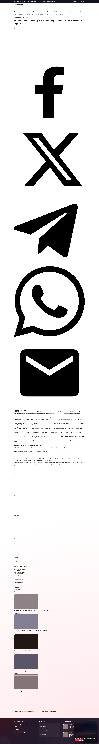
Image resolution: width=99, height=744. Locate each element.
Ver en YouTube (79, 740)
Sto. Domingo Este (22, 11)
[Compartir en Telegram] (49, 265)
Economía (61, 11)
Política (33, 11)
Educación (67, 11)
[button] (37, 39)
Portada (15, 11)
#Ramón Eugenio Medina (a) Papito (53, 464)
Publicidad (43, 1)
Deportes (56, 11)
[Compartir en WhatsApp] (49, 336)
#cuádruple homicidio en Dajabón (67, 462)
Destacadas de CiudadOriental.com (24, 14)
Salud (77, 11)
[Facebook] (78, 1)
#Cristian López (47, 462)
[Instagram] (81, 1)
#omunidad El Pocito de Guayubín (32, 464)
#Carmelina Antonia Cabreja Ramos (36, 462)
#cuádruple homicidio (55, 462)
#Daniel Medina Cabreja (79, 462)
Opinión (29, 11)
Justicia (37, 11)
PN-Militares (49, 11)
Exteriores (72, 11)
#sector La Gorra (64, 464)
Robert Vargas (48, 1)
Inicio (15, 14)
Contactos (53, 1)
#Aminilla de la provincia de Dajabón (21, 462)
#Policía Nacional (42, 464)
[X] (80, 1)
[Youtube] (83, 1)
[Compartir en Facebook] (49, 123)
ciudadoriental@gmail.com (45, 730)
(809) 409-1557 (43, 726)
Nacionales (43, 11)
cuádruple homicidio (38, 411)
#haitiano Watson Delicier (19, 464)
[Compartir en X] (49, 194)
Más (81, 11)
